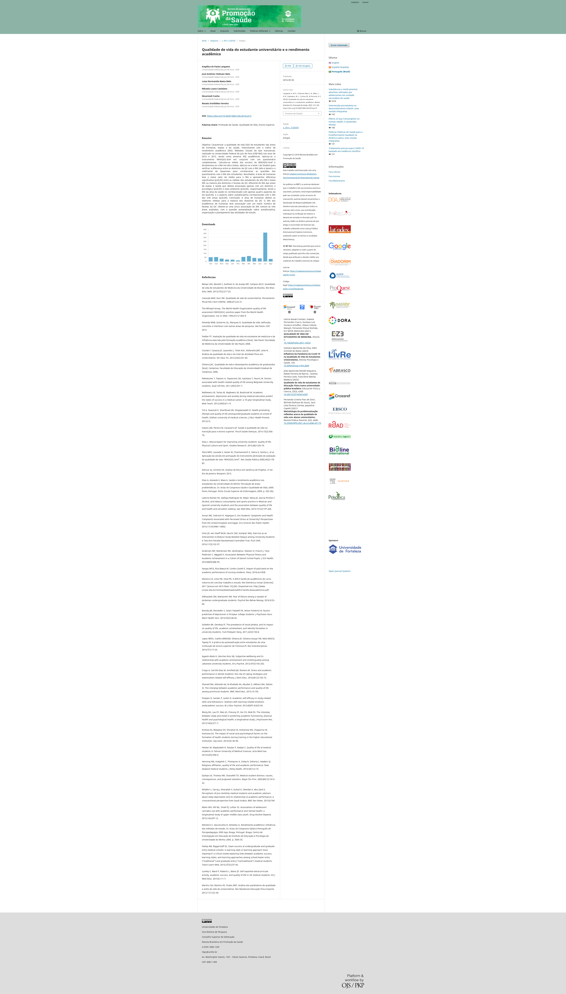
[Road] (340, 427)
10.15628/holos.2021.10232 (297, 342)
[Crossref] (340, 400)
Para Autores (334, 176)
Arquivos (224, 30)
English (335, 62)
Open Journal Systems (340, 571)
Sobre (201, 30)
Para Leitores (334, 172)
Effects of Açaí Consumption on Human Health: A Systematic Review (344, 121)
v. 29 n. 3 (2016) (228, 40)
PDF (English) (304, 66)
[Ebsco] (340, 413)
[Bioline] (339, 455)
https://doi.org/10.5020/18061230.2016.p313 (229, 116)
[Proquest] (340, 293)
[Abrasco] (340, 372)
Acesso (365, 2)
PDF (289, 66)
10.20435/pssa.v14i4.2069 (296, 365)
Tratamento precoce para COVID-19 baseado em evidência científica (346, 150)
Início (204, 40)
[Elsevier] (340, 484)
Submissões (239, 30)
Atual (212, 30)
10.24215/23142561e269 (296, 394)
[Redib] (340, 384)
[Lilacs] (340, 278)
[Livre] (340, 359)
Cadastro (355, 2)
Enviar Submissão (339, 45)
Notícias (279, 30)
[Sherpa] (340, 437)
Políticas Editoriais (259, 30)
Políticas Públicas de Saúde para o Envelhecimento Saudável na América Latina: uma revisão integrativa (345, 136)
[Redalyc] (340, 215)
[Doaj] (340, 200)
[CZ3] (340, 340)
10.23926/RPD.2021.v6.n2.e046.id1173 (302, 423)
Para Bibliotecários (337, 180)
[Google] (340, 249)
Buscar (362, 30)
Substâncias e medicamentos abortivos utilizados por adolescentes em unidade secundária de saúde (343, 93)
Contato (291, 30)
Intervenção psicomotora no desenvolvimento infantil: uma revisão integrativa (344, 108)
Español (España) (340, 67)
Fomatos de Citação (293, 113)
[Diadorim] (340, 264)
